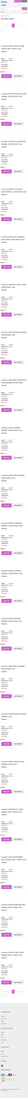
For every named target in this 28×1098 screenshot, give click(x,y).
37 (3, 29)
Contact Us (3, 1016)
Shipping (2, 1032)
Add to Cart (6, 76)
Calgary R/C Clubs (4, 1056)
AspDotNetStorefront (4, 1090)
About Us (2, 1051)
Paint (2, 15)
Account (24, 1)
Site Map (2, 1053)
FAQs (2, 1037)
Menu (2, 12)
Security (2, 1042)
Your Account (3, 1023)
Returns (2, 1035)
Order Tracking (4, 1018)
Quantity (2, 71)
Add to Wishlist (18, 76)
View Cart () (18, 1)
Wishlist (2, 1021)
